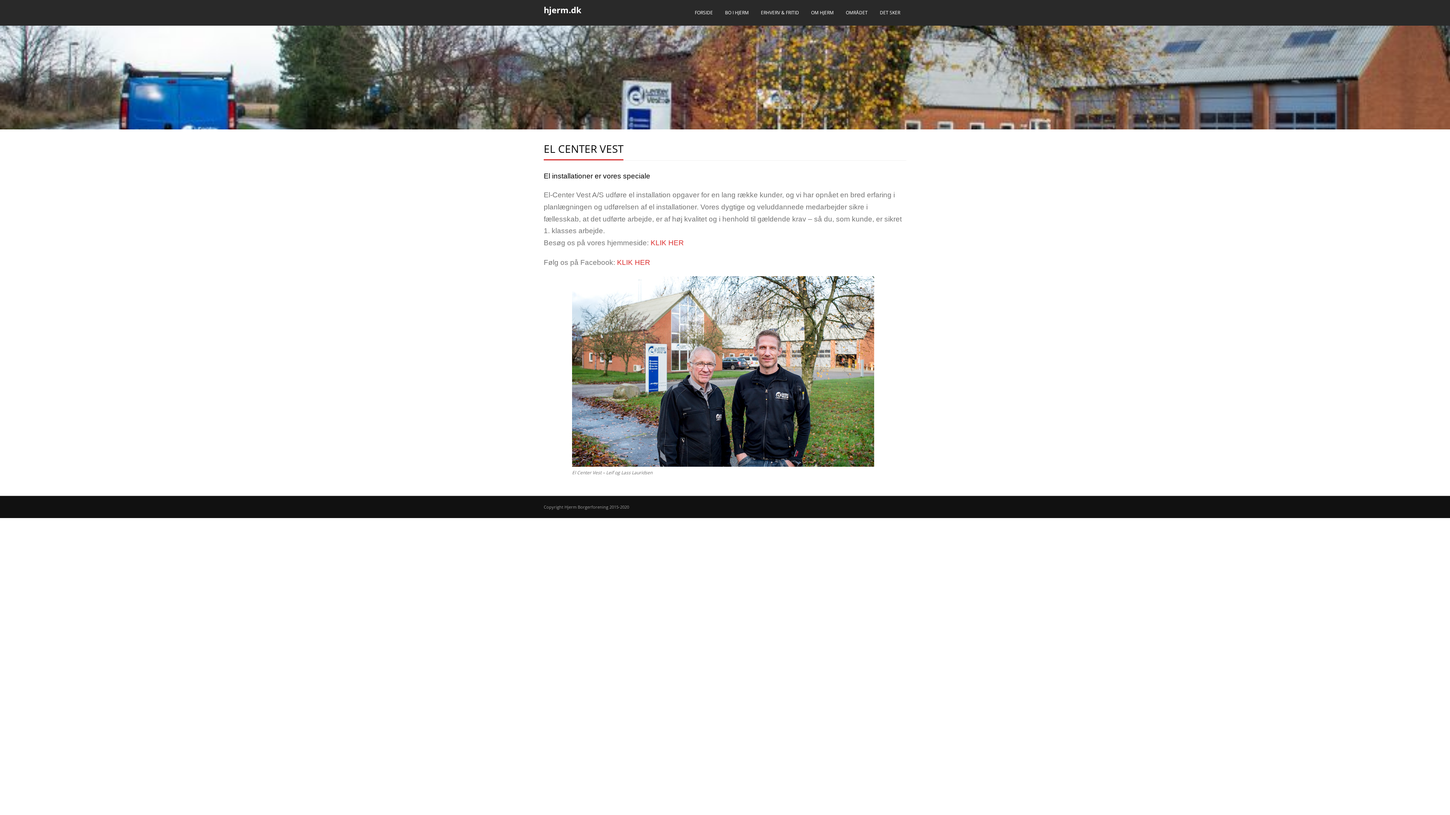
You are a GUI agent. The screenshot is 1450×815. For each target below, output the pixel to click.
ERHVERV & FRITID (780, 12)
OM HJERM (822, 12)
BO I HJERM (737, 12)
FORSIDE (704, 12)
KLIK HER (667, 243)
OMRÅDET (857, 12)
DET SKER (890, 12)
